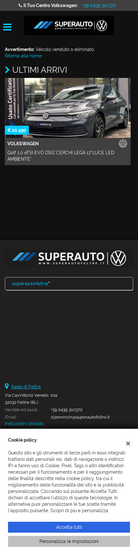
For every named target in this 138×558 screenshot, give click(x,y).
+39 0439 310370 (99, 5)
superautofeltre (30, 283)
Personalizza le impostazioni (69, 541)
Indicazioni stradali (24, 423)
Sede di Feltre (26, 386)
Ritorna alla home (23, 55)
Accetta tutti (69, 527)
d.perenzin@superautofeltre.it (80, 416)
